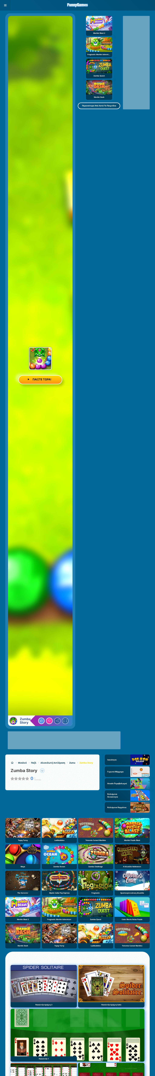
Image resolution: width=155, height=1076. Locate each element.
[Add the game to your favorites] (42, 770)
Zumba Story (86, 762)
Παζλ (33, 762)
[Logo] (77, 5)
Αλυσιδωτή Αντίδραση (53, 762)
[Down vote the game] (49, 721)
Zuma (72, 762)
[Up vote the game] (41, 721)
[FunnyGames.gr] (12, 762)
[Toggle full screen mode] (65, 721)
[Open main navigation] (5, 5)
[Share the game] (57, 721)
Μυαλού (22, 762)
